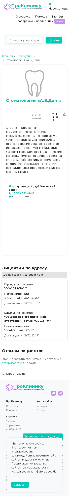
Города (41, 410)
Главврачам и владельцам (35, 21)
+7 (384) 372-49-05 (23, 193)
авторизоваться (13, 363)
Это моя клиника (37, 116)
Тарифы (57, 16)
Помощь (41, 16)
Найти (55, 40)
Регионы (42, 406)
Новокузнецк (25, 56)
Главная (7, 56)
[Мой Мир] (57, 120)
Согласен (20, 484)
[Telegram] (53, 117)
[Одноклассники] (56, 113)
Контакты (11, 410)
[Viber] (56, 117)
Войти (59, 21)
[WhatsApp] (53, 120)
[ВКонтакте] (53, 113)
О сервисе (23, 16)
